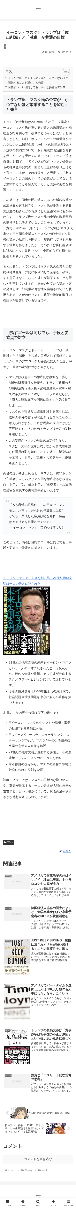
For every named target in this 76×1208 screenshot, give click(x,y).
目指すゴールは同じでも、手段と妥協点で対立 (36, 87)
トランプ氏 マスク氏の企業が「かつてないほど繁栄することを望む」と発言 (38, 80)
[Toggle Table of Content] (64, 72)
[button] (68, 755)
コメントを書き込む (38, 1159)
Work (10, 842)
